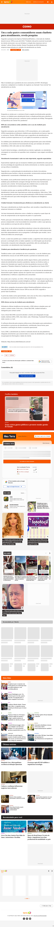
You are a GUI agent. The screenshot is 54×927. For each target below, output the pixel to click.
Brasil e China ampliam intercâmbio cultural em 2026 (17, 797)
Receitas (36, 723)
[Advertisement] (38, 809)
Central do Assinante (38, 2)
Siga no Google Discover (13, 486)
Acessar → (23, 493)
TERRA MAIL (28, 2)
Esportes (30, 833)
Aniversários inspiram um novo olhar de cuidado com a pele (44, 797)
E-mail (47, 2)
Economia (37, 733)
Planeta (10, 712)
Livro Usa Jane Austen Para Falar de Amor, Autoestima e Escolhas (13, 836)
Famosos (10, 692)
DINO (6, 355)
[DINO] (4, 347)
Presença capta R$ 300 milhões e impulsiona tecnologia (39, 763)
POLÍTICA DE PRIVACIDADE (40, 915)
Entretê (2, 833)
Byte (9, 702)
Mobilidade (10, 733)
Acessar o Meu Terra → (22, 436)
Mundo (9, 682)
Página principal (8, 2)
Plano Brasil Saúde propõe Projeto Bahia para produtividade (16, 809)
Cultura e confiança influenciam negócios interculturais (11, 787)
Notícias (12, 355)
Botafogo (37, 712)
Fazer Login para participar (27, 376)
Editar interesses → (47, 443)
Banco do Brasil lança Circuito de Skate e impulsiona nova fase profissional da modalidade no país (39, 837)
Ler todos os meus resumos (27, 461)
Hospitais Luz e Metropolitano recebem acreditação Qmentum (11, 763)
